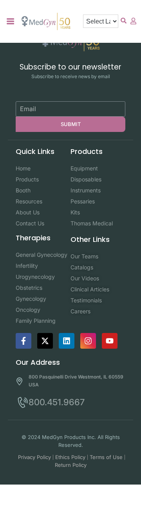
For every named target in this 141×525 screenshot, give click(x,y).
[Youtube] (110, 341)
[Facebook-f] (23, 341)
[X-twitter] (45, 341)
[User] (133, 20)
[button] (10, 21)
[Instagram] (88, 341)
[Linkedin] (66, 341)
